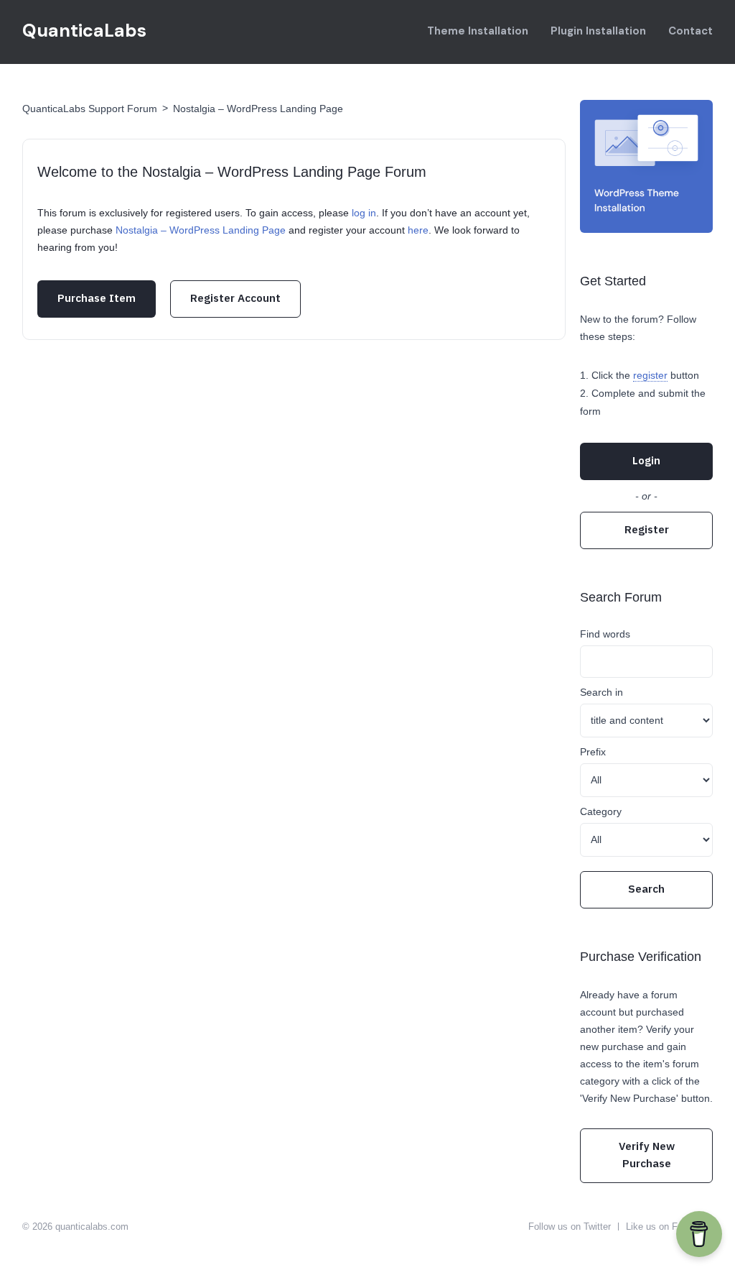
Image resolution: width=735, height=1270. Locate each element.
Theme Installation (477, 31)
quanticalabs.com (91, 1226)
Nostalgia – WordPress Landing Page (258, 108)
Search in (601, 692)
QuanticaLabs (84, 30)
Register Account (235, 298)
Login (646, 460)
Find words (605, 634)
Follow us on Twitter (569, 1226)
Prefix (593, 752)
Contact (690, 31)
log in (364, 212)
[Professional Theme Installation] (646, 166)
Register (646, 529)
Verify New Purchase (647, 1154)
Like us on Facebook (669, 1226)
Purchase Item (96, 298)
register (650, 375)
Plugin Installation (598, 31)
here (418, 230)
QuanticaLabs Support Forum (89, 108)
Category (601, 811)
